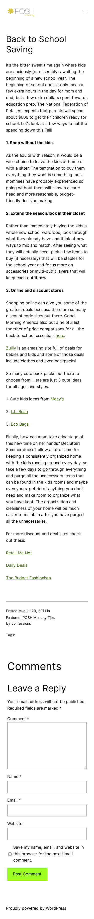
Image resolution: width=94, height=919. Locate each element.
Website (14, 823)
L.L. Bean (19, 411)
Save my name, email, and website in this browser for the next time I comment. (48, 854)
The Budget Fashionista (28, 577)
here (60, 335)
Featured (13, 617)
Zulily (11, 348)
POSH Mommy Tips (39, 617)
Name (14, 776)
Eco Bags (20, 424)
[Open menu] (85, 12)
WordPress (56, 908)
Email (14, 800)
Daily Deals (16, 565)
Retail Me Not (19, 552)
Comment (18, 718)
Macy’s (57, 398)
